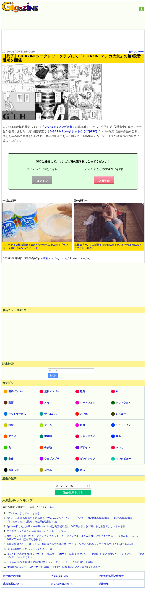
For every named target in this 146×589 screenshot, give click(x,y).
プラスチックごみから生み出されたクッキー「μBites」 (38, 531)
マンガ (65, 258)
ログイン (42, 181)
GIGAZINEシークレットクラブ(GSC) (73, 131)
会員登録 (104, 181)
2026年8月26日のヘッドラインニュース (29, 548)
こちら (51, 507)
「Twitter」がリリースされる (23, 513)
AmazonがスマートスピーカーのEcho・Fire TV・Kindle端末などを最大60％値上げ (53, 566)
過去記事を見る (73, 492)
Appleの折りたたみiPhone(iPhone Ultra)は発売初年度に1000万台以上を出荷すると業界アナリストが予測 (66, 526)
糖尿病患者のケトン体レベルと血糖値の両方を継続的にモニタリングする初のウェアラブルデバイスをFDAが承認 (70, 544)
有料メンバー (136, 51)
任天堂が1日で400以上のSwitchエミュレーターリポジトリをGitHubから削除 (50, 561)
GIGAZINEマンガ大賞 (58, 126)
